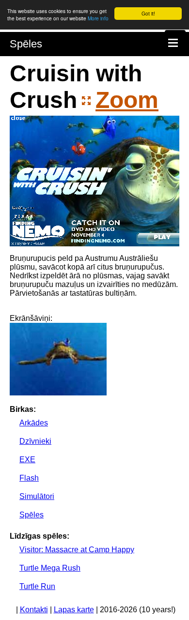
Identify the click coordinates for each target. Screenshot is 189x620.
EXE (27, 459)
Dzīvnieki (35, 441)
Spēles (26, 44)
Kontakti (34, 609)
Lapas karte (74, 609)
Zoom (126, 100)
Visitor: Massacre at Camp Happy (76, 549)
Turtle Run (37, 586)
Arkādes (33, 423)
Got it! (148, 13)
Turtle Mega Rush (49, 568)
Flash (29, 478)
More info (98, 18)
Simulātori (36, 496)
